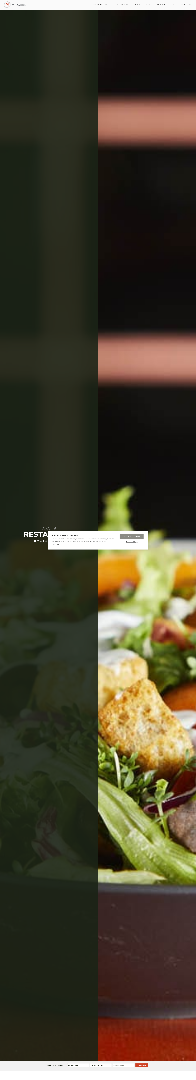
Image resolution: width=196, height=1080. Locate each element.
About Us (161, 5)
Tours (138, 5)
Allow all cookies (132, 536)
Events (148, 5)
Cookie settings (132, 542)
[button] (3, 1077)
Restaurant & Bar (121, 5)
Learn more (55, 544)
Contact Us (186, 5)
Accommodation (99, 5)
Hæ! (173, 5)
